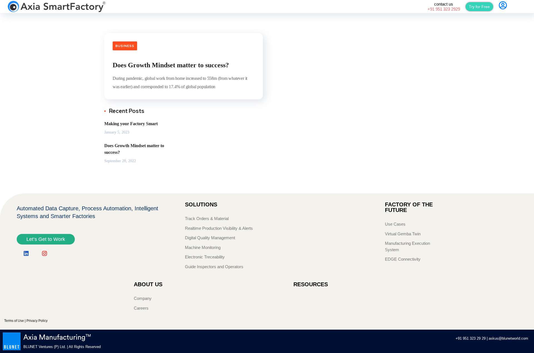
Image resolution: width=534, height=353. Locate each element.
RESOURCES (310, 284)
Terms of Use (14, 321)
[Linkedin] (26, 253)
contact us (443, 6)
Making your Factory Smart (131, 123)
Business (124, 46)
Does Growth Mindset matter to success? (171, 65)
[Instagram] (44, 253)
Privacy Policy (37, 321)
